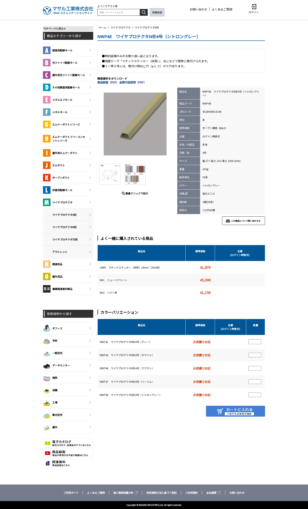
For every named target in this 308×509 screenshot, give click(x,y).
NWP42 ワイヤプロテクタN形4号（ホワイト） (127, 355)
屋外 (54, 427)
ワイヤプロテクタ (120, 27)
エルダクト (58, 165)
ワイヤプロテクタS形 (64, 214)
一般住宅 (57, 353)
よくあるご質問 (222, 9)
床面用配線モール (62, 190)
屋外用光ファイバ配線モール (68, 75)
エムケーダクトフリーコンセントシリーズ (68, 138)
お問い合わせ (198, 9)
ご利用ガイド (71, 492)
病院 (54, 377)
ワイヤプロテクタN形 (147, 27)
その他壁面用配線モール (66, 87)
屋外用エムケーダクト (65, 153)
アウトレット (59, 251)
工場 (54, 402)
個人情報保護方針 (123, 492)
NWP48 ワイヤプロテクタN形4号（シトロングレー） (131, 395)
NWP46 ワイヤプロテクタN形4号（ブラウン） (127, 368)
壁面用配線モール (62, 50)
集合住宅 (57, 414)
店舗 (54, 390)
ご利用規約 (191, 492)
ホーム (102, 27)
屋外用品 (57, 276)
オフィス (57, 328)
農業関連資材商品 (62, 289)
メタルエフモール (62, 99)
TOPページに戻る (53, 28)
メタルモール (59, 112)
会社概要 (211, 492)
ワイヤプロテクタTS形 (65, 239)
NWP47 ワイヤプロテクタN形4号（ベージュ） (127, 381)
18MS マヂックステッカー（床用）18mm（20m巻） (131, 267)
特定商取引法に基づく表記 (161, 492)
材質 (181, 193)
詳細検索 (157, 12)
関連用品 (57, 264)
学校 (54, 340)
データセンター (61, 365)
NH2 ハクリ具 (109, 292)
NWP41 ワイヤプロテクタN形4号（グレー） (126, 342)
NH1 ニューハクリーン (114, 280)
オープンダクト (61, 177)
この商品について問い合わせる (245, 220)
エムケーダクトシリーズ (66, 124)
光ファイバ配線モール (65, 62)
